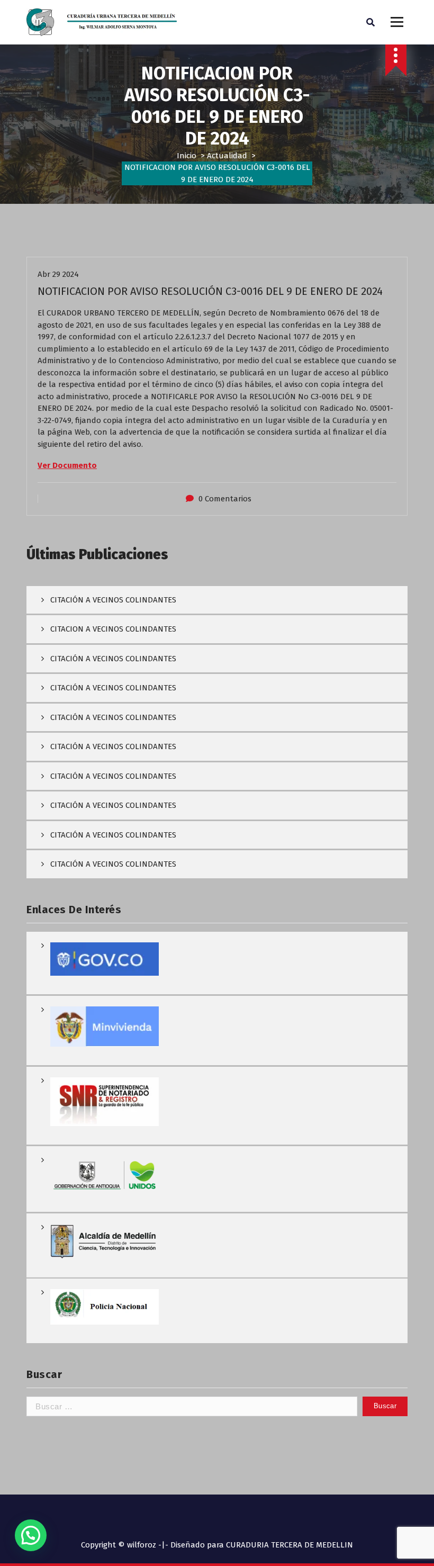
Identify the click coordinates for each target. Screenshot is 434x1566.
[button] (31, 1535)
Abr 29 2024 (58, 274)
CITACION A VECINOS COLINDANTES (113, 629)
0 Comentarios (224, 498)
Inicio (186, 155)
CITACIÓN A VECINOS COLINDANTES (113, 600)
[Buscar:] (191, 1406)
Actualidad (227, 155)
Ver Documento (67, 465)
